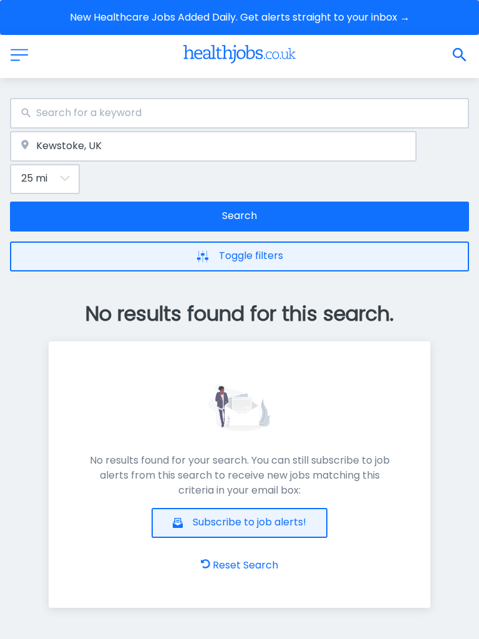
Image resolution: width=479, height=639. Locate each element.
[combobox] (239, 113)
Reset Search (245, 565)
